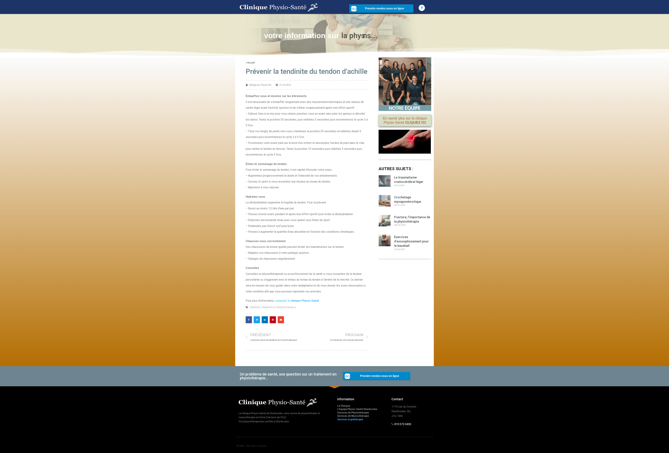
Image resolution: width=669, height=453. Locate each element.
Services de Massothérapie (353, 416)
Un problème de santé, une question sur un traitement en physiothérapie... (288, 376)
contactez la (297, 300)
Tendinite (255, 307)
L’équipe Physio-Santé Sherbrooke (357, 409)
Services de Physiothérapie (353, 412)
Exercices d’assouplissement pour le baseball (411, 241)
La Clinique (343, 405)
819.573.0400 (402, 424)
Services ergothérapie (350, 419)
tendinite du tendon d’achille (278, 307)
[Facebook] (422, 8)
